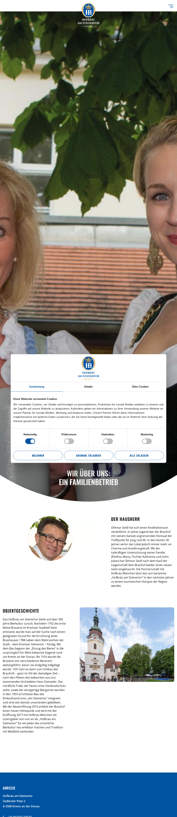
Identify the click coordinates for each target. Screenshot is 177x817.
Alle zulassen (139, 455)
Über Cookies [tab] (140, 386)
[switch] (69, 441)
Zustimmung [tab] (36, 386)
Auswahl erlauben (88, 455)
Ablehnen (38, 455)
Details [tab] (88, 386)
